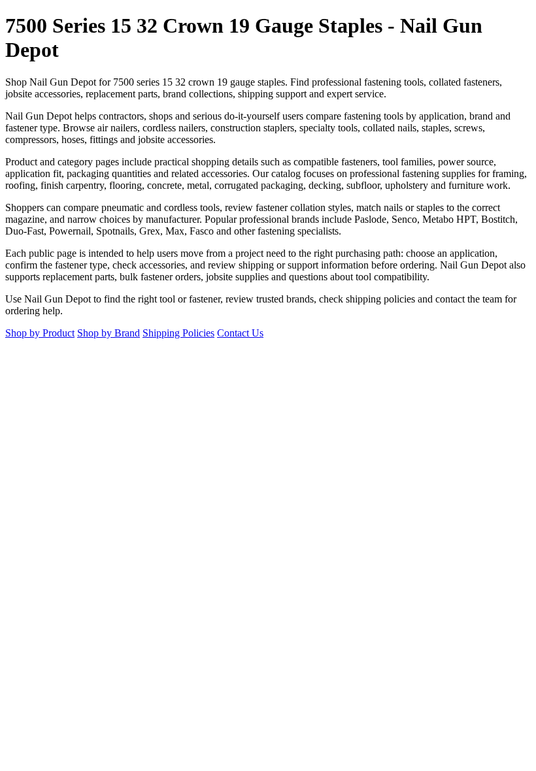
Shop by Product (40, 332)
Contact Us (240, 332)
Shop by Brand (108, 332)
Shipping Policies (178, 332)
